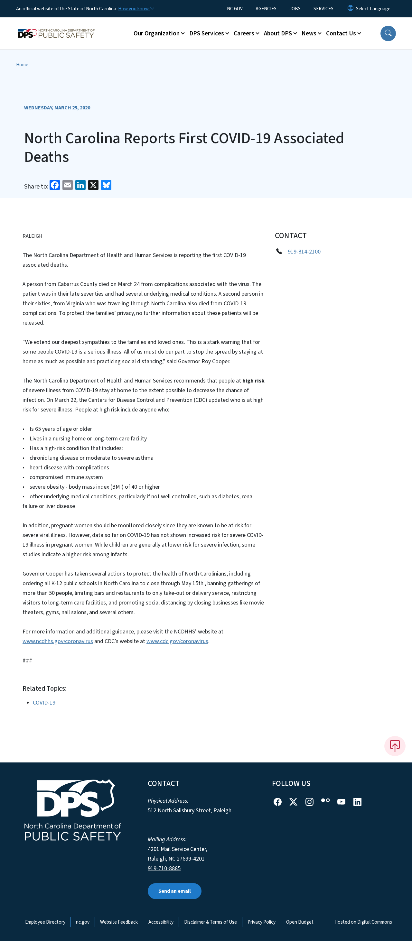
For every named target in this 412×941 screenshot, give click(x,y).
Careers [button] (244, 33)
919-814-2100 (304, 252)
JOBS (295, 8)
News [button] (309, 33)
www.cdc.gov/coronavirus (177, 641)
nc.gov (82, 922)
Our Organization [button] (157, 33)
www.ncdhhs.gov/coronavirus (58, 641)
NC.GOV (235, 8)
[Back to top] (395, 746)
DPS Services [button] (206, 33)
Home (22, 64)
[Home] (56, 26)
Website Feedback (119, 922)
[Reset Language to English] (350, 9)
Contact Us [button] (341, 33)
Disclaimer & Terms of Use (210, 922)
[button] (388, 33)
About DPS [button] (278, 33)
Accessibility (160, 922)
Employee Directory (45, 922)
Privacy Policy (262, 922)
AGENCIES (266, 8)
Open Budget (300, 922)
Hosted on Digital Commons (363, 922)
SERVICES (323, 8)
